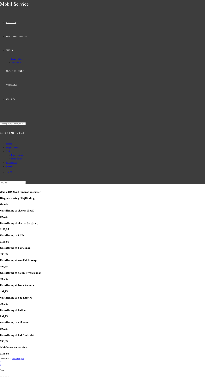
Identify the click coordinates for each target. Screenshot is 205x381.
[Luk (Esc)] (8, 376)
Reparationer (11, 162)
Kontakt (9, 166)
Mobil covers (17, 159)
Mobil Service (14, 3)
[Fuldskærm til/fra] (3, 376)
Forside (9, 144)
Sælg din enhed (12, 147)
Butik (8, 151)
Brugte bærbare (18, 155)
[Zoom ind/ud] (1, 376)
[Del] (6, 376)
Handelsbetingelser (18, 359)
